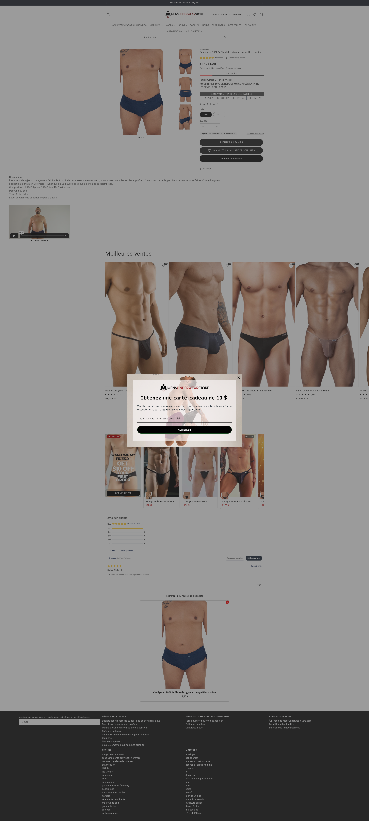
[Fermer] (238, 377)
